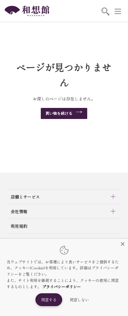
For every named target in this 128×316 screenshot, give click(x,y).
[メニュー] (118, 11)
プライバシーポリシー (61, 286)
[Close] (123, 244)
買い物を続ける (59, 113)
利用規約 (19, 226)
